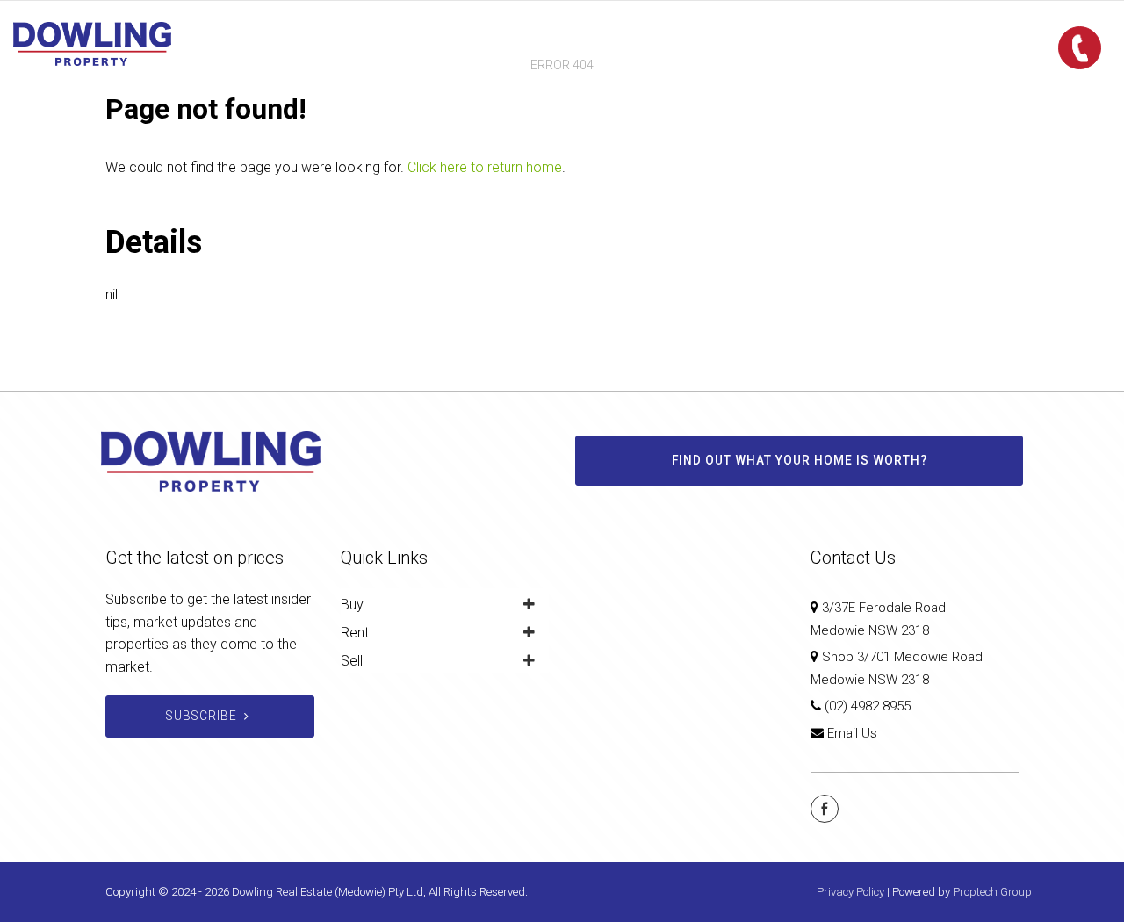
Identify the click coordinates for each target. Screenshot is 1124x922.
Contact (686, 43)
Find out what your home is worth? (799, 460)
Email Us (852, 733)
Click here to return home (484, 167)
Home (431, 43)
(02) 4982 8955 (868, 706)
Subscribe (201, 716)
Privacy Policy (850, 891)
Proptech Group (992, 891)
